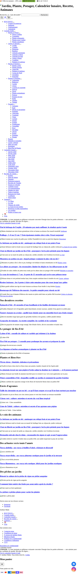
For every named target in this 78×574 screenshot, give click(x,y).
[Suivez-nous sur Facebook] (74, 564)
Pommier (15, 111)
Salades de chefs (13, 190)
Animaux (7, 199)
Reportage (11, 146)
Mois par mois (12, 144)
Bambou (15, 51)
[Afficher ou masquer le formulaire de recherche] (2, 17)
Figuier (14, 120)
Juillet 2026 (12, 163)
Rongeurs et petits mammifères (18, 208)
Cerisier (14, 119)
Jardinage (11, 25)
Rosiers (10, 139)
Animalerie (11, 29)
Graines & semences (14, 23)
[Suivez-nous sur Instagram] (74, 569)
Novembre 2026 (13, 170)
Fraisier (14, 122)
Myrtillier (15, 130)
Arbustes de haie (17, 56)
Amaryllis (15, 69)
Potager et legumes (14, 78)
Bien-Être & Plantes (14, 148)
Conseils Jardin (9, 31)
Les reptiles (11, 210)
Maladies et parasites (14, 141)
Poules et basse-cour (14, 212)
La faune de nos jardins (15, 207)
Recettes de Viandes (14, 183)
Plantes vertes (16, 65)
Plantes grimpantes (18, 38)
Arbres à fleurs (17, 58)
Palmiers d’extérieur (18, 62)
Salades (14, 100)
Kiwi (13, 128)
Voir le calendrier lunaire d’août (10, 223)
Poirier (14, 133)
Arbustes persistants (18, 53)
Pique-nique (12, 197)
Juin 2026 (11, 161)
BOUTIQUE (8, 22)
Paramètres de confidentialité (9, 546)
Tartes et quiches (13, 192)
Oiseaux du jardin (14, 205)
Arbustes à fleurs (17, 54)
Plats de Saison (13, 177)
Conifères (15, 60)
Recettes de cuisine (10, 174)
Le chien (11, 201)
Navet (14, 91)
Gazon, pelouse (13, 142)
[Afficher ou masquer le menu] (12, 18)
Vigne (14, 117)
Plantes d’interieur (14, 64)
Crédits (27, 555)
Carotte (14, 84)
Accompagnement (14, 188)
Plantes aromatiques (18, 93)
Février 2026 (12, 153)
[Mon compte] (5, 18)
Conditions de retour (10, 533)
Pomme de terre (17, 97)
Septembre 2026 (13, 166)
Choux (14, 86)
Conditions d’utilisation (11, 540)
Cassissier (15, 115)
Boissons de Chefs (14, 194)
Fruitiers (10, 104)
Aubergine (15, 80)
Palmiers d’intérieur (18, 71)
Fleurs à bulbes (17, 34)
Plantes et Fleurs (13, 33)
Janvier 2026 (12, 152)
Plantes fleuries (17, 67)
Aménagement (12, 27)
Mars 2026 (11, 155)
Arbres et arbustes (14, 43)
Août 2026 (11, 164)
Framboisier (16, 124)
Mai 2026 (11, 159)
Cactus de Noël (17, 73)
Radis (14, 98)
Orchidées (15, 75)
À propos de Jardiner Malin (13, 535)
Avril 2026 (11, 157)
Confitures (11, 196)
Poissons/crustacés (14, 181)
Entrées (10, 175)
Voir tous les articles (6, 296)
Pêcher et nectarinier (18, 109)
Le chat (10, 203)
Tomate (14, 102)
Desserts (11, 179)
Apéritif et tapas (13, 186)
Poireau (14, 95)
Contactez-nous (9, 531)
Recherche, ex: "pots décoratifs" (10, 15)
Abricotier (15, 113)
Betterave (15, 82)
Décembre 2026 (13, 172)
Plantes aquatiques (18, 42)
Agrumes (15, 106)
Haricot (14, 89)
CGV (6, 542)
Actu (5, 216)
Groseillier (15, 126)
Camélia (14, 47)
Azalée (14, 45)
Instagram (7, 504)
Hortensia (15, 49)
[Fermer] (2, 564)
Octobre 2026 (12, 168)
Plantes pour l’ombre (18, 40)
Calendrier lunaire (10, 150)
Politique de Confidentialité (13, 538)
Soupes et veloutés (14, 185)
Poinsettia (15, 76)
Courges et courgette (18, 87)
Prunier (14, 137)
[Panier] (9, 17)
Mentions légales (9, 537)
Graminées (15, 36)
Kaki (13, 108)
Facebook (7, 506)
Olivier (14, 131)
